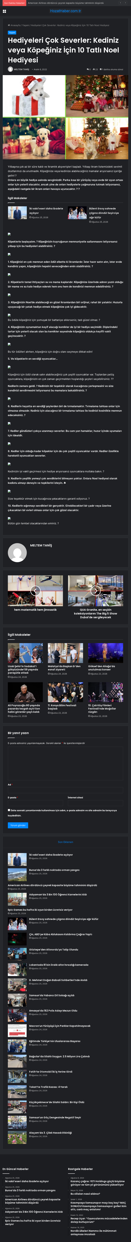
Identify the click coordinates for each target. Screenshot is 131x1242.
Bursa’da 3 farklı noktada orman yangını (54, 870)
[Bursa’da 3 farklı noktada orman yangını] (17, 874)
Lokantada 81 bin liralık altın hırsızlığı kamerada (58, 965)
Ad (10, 784)
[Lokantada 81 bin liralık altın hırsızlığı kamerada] (17, 969)
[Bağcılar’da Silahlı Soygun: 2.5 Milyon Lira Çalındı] (17, 1061)
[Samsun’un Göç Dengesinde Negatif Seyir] (17, 1122)
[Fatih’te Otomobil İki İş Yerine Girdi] (17, 1076)
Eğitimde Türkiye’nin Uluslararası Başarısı (54, 1041)
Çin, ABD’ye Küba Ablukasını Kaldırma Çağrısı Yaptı (60, 934)
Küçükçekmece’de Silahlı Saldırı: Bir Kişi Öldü (56, 1102)
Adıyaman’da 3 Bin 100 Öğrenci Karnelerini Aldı (58, 894)
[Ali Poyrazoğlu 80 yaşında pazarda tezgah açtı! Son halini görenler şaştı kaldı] (25, 692)
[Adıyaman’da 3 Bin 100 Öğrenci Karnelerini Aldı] (17, 899)
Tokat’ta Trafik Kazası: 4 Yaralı (48, 1087)
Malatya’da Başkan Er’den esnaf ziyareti (64, 668)
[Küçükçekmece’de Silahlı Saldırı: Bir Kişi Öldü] (17, 1107)
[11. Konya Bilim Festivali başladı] (65, 692)
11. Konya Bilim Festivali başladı (62, 707)
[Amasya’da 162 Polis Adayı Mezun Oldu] (17, 1015)
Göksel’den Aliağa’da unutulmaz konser (101, 668)
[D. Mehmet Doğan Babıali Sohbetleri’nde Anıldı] (17, 984)
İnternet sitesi (75, 797)
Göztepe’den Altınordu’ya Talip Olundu (53, 949)
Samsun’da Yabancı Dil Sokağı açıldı (51, 995)
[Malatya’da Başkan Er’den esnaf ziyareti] (65, 653)
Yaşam (25, 25)
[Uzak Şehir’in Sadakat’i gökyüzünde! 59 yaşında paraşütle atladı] (25, 653)
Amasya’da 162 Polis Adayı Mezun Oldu (53, 1010)
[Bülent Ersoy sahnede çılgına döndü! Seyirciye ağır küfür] (77, 212)
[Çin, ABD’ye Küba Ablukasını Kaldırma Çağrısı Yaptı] (17, 939)
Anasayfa (15, 25)
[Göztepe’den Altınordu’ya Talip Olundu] (17, 954)
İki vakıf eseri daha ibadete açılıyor (51, 854)
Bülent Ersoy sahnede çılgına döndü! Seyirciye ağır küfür (104, 213)
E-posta (13, 797)
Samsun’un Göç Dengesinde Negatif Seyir (55, 1117)
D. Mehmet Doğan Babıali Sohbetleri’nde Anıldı (58, 980)
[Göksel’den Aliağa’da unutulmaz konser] (105, 653)
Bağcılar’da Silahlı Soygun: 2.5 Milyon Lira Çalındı (59, 1056)
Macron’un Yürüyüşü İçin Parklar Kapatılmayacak (59, 1026)
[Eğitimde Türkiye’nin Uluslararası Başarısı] (17, 1045)
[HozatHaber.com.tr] (65, 11)
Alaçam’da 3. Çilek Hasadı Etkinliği (50, 1132)
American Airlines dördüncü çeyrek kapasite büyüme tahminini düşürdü (66, 3)
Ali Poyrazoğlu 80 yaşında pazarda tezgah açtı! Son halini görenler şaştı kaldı (24, 709)
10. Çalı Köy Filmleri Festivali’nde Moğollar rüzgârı (102, 709)
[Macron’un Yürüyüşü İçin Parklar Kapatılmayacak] (17, 1030)
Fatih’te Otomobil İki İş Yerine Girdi (50, 1071)
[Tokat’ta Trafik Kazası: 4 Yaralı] (17, 1091)
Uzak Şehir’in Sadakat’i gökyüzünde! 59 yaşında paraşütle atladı (23, 670)
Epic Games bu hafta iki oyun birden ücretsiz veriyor (40, 910)
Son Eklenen (65, 842)
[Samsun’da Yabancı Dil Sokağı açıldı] (17, 1000)
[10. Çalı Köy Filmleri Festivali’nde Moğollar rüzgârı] (105, 692)
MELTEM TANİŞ (21, 69)
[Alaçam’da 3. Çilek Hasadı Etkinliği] (17, 1137)
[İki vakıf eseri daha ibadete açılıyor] (17, 212)
